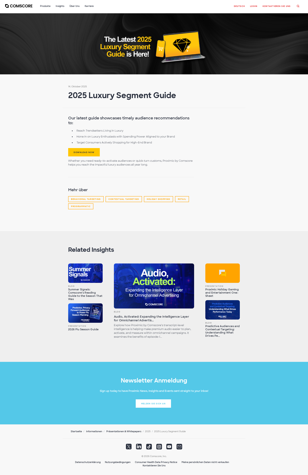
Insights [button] (60, 6)
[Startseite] (18, 8)
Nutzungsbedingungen (118, 462)
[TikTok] (149, 447)
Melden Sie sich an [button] (153, 403)
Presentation (77, 326)
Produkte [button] (45, 6)
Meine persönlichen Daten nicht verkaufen (205, 462)
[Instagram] (159, 447)
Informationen (94, 431)
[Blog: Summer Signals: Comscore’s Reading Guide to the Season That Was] (85, 273)
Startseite (76, 431)
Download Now (84, 152)
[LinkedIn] (139, 447)
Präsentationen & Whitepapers (123, 431)
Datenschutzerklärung (88, 462)
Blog (71, 286)
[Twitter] (129, 447)
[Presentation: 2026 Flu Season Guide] (85, 313)
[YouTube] (169, 447)
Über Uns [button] (74, 6)
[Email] (179, 447)
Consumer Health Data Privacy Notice (156, 462)
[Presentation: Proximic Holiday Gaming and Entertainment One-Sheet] (222, 273)
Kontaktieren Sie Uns (154, 465)
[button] (239, 8)
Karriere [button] (89, 6)
